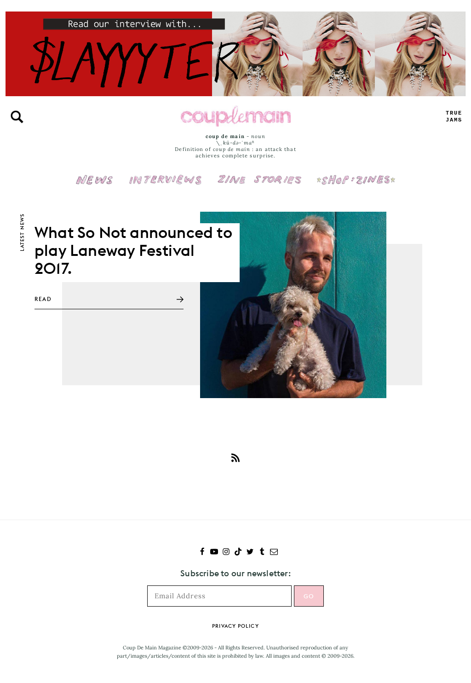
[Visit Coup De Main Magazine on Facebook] (202, 552)
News (94, 185)
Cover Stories (259, 173)
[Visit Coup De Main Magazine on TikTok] (238, 552)
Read (43, 298)
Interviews (165, 173)
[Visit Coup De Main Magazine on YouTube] (214, 552)
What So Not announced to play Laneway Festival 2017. (133, 250)
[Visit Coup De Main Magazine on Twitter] (250, 552)
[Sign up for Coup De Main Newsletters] (274, 552)
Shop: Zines (355, 173)
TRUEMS (454, 116)
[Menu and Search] (17, 116)
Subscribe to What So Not (235, 457)
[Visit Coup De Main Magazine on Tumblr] (262, 552)
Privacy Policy (235, 626)
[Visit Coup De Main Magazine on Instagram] (226, 552)
